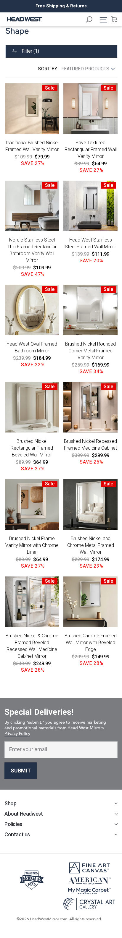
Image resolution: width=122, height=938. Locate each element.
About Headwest (23, 814)
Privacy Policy (17, 733)
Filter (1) (29, 51)
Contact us (17, 834)
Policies (13, 824)
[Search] (92, 20)
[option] (61, 6)
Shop (10, 803)
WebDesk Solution (61, 924)
